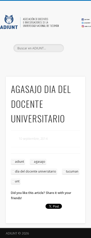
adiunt (19, 161)
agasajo (39, 161)
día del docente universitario (35, 171)
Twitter (45, 61)
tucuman (72, 171)
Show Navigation (73, 45)
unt (17, 181)
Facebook (34, 61)
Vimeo (55, 61)
